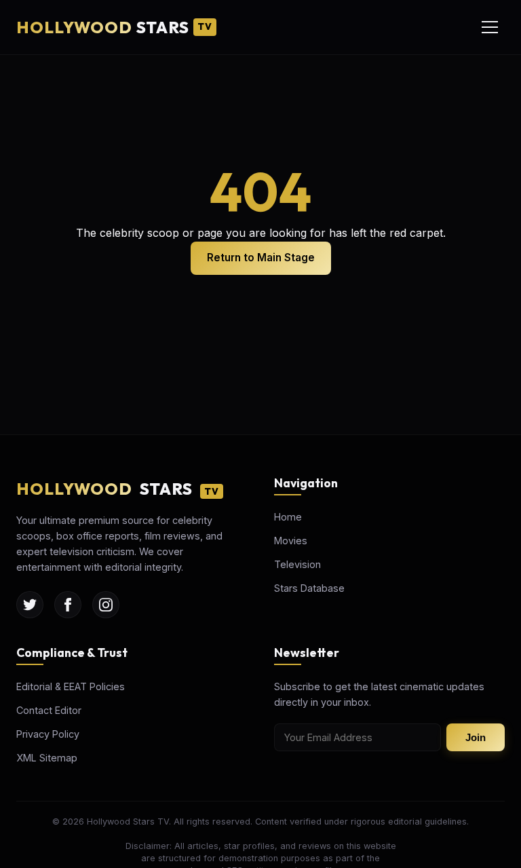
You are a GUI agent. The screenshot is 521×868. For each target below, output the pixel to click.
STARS (114, 27)
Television (297, 564)
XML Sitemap (46, 757)
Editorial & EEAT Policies (70, 686)
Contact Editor (48, 710)
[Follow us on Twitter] (29, 604)
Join (475, 737)
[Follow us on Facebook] (67, 604)
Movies (290, 540)
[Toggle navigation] (490, 27)
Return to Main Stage (261, 257)
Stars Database (309, 588)
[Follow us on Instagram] (105, 604)
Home (288, 517)
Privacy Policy (47, 734)
